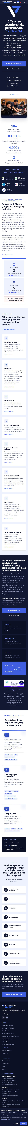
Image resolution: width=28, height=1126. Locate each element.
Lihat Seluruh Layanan (8, 329)
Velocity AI (5, 1053)
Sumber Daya (5, 1063)
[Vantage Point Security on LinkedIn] (3, 1017)
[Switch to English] (15, 2)
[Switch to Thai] (20, 2)
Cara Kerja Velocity (7, 255)
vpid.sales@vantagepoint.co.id (10, 1095)
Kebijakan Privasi (5, 1119)
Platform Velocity (14, 616)
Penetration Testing (7, 1025)
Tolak (16, 1123)
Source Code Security (7, 1039)
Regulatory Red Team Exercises (10, 1036)
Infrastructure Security (8, 1033)
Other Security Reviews (8, 1044)
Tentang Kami (5, 1061)
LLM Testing (5, 1041)
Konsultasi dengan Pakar (14, 63)
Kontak (4, 1069)
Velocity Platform (7, 1050)
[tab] (2, 115)
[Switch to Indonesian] (18, 2)
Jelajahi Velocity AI (13, 69)
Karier (3, 1066)
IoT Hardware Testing (8, 1028)
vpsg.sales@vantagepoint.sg (9, 1084)
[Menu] (24, 2)
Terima (23, 1123)
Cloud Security (6, 1031)
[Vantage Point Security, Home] (7, 2)
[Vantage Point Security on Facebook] (6, 1017)
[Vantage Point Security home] (9, 1006)
